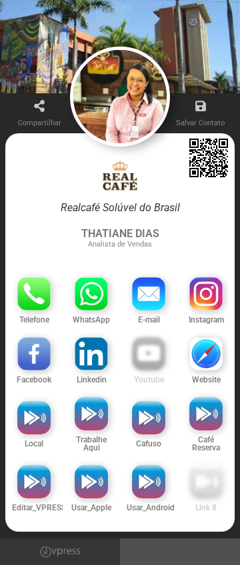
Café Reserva (206, 443)
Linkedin (92, 379)
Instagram (206, 319)
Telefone (34, 319)
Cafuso (148, 443)
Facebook (34, 379)
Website (206, 379)
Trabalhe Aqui (91, 443)
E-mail (149, 319)
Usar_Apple (91, 507)
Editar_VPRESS (39, 507)
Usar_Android (151, 507)
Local (34, 443)
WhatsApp (91, 319)
